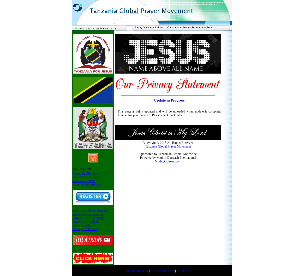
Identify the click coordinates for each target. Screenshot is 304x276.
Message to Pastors (84, 229)
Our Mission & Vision (86, 177)
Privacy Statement (162, 270)
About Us (142, 270)
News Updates (82, 225)
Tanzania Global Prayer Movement (168, 146)
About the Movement (86, 173)
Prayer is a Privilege (85, 221)
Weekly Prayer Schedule (88, 214)
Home (130, 270)
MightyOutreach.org (168, 161)
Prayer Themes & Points (88, 218)
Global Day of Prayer (86, 184)
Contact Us (184, 270)
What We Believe (83, 181)
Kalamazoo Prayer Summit (90, 210)
